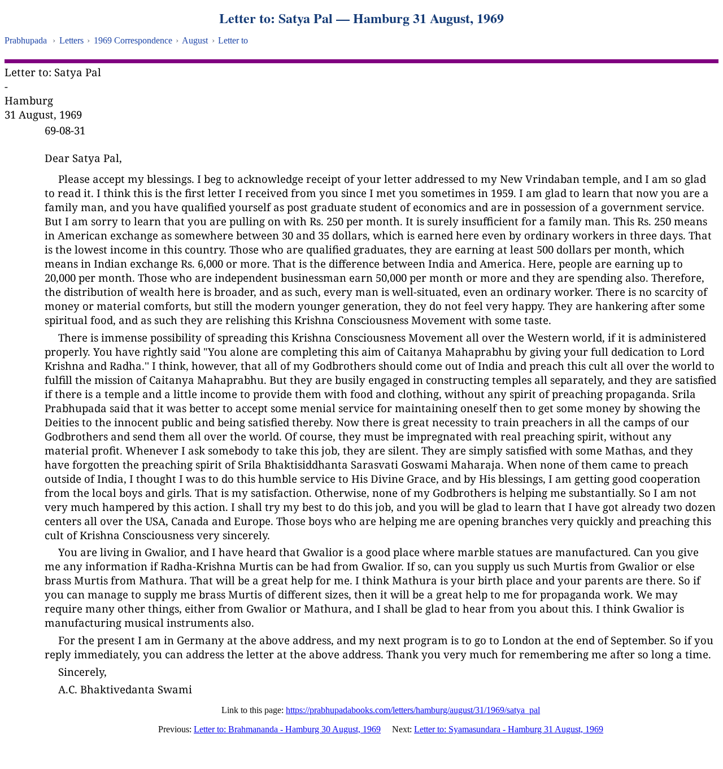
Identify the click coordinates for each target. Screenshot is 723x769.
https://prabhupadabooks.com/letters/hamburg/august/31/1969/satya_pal (413, 710)
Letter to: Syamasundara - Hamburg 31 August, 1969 (508, 729)
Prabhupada (26, 40)
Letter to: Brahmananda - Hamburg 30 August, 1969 (287, 729)
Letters (71, 40)
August (195, 40)
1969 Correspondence (133, 40)
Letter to (233, 40)
